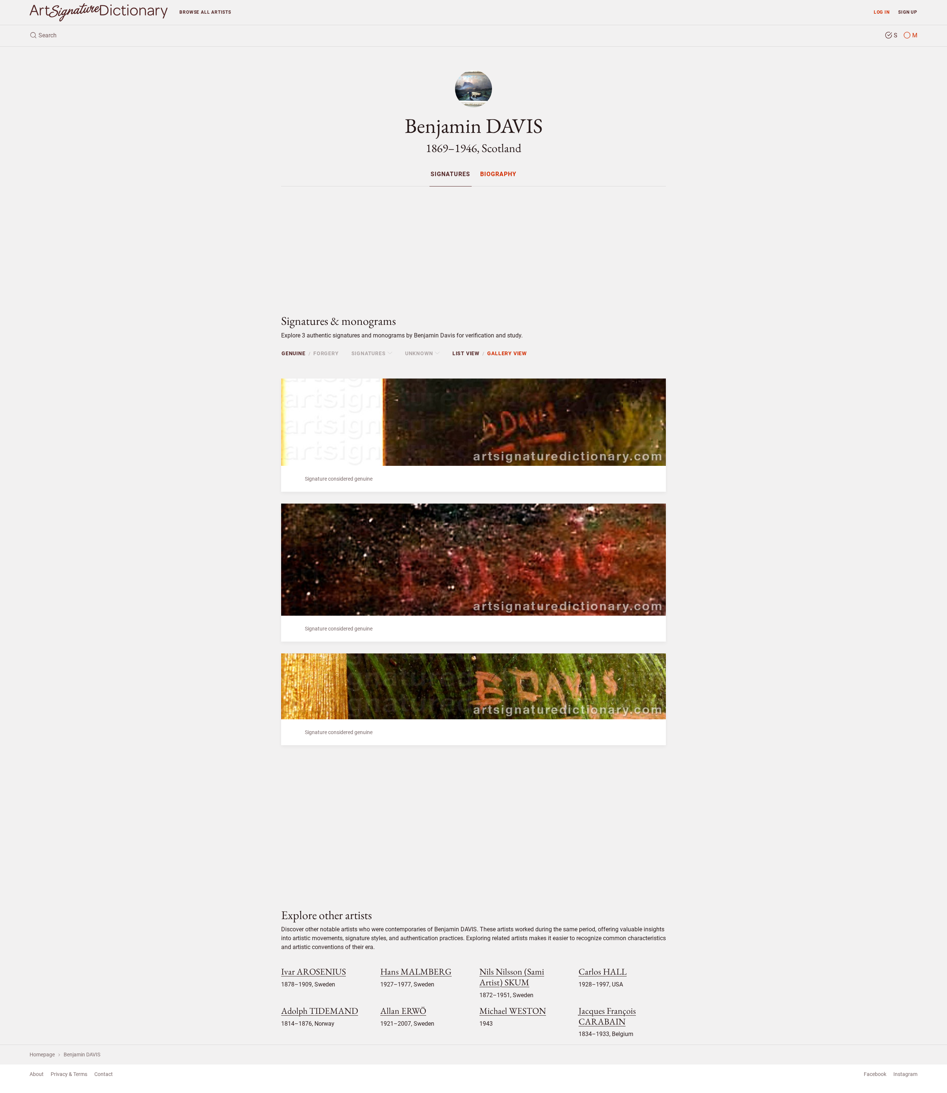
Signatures (450, 174)
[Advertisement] (473, 244)
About (37, 1074)
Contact (103, 1074)
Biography (498, 174)
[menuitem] (450, 174)
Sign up (907, 12)
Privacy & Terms (69, 1074)
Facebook (875, 1074)
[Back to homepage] (99, 12)
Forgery (326, 353)
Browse (205, 12)
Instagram (905, 1074)
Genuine (294, 353)
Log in (882, 12)
